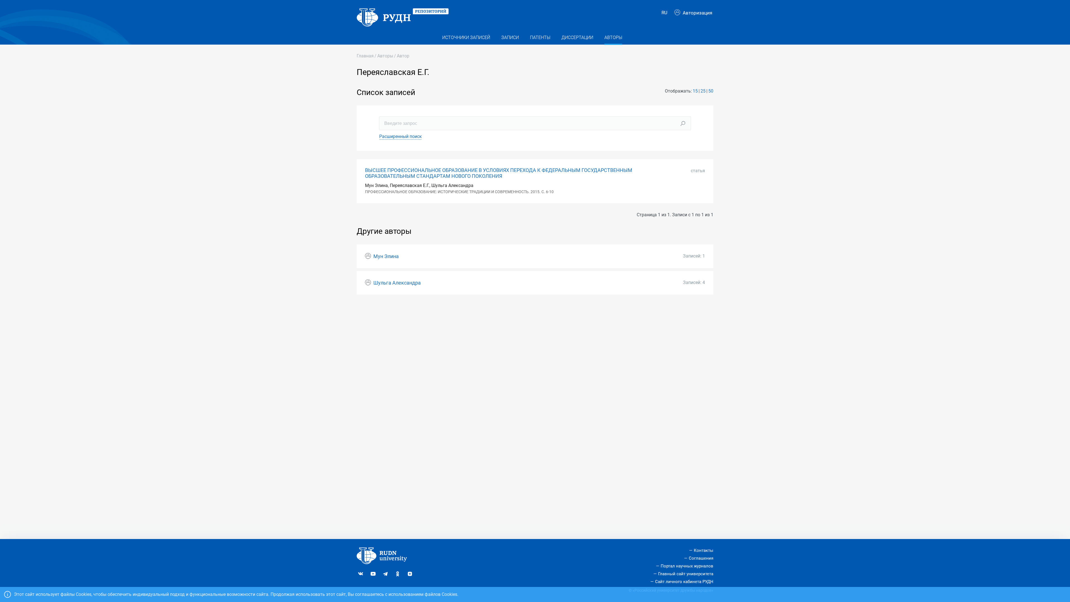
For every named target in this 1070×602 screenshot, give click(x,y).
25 (703, 91)
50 (710, 91)
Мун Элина (386, 256)
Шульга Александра (397, 283)
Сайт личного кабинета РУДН (684, 581)
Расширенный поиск (400, 136)
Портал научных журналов (687, 566)
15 (695, 91)
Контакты (703, 550)
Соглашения (701, 558)
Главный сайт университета (685, 573)
